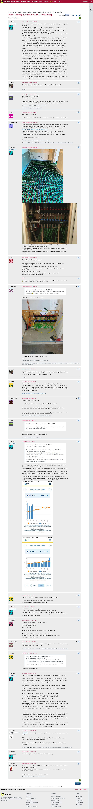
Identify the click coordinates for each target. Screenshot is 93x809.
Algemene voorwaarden (32, 802)
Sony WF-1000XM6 (56, 806)
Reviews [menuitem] (18, 1)
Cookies (28, 806)
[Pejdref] (11, 385)
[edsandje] (11, 769)
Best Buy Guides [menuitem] (25, 1)
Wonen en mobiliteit (16, 12)
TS (70, 15)
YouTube (80, 798)
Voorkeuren (34, 806)
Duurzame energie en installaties (29, 12)
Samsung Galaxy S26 (56, 802)
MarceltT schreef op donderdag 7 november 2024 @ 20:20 (40, 423)
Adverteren (29, 796)
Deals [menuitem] (55, 1)
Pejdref (12, 381)
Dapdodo (13, 620)
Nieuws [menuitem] (13, 1)
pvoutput (30, 747)
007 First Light (54, 804)
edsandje (13, 763)
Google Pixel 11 (55, 800)
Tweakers (3, 797)
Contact (28, 798)
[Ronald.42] (11, 290)
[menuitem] (81, 1)
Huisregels (28, 800)
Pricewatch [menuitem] (35, 1)
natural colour (14, 122)
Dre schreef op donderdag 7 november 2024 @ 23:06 (39, 445)
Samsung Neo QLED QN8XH (58, 798)
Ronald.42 (13, 286)
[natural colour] (11, 126)
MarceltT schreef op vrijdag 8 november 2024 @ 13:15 (39, 656)
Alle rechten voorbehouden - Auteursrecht (11, 798)
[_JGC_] (11, 116)
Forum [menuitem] (51, 1)
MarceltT (13, 21)
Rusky (12, 82)
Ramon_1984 (14, 398)
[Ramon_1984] (11, 402)
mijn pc (23, 89)
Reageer (17, 18)
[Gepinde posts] (79, 15)
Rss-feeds (80, 802)
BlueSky (80, 796)
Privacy (28, 804)
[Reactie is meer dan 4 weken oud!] (23, 278)
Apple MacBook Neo (56, 796)
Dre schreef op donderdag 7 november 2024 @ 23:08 (39, 289)
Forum (9, 12)
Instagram (80, 800)
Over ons (33, 798)
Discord (80, 804)
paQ (12, 94)
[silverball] (11, 737)
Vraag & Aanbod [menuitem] (43, 1)
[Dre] (11, 261)
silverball (13, 730)
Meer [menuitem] (59, 1)
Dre (11, 257)
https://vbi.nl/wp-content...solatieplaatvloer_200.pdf (34, 129)
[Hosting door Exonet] (81, 789)
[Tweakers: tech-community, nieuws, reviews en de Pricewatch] (5, 1)
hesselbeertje (14, 641)
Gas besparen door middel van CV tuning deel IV (34, 393)
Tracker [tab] (91, 6)
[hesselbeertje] (11, 645)
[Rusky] (11, 86)
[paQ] (11, 98)
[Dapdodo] (11, 624)
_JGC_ (12, 112)
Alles (67, 15)
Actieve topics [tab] (91, 11)
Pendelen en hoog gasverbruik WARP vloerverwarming (50, 12)
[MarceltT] (11, 27)
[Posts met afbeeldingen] (73, 15)
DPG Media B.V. (18, 797)
